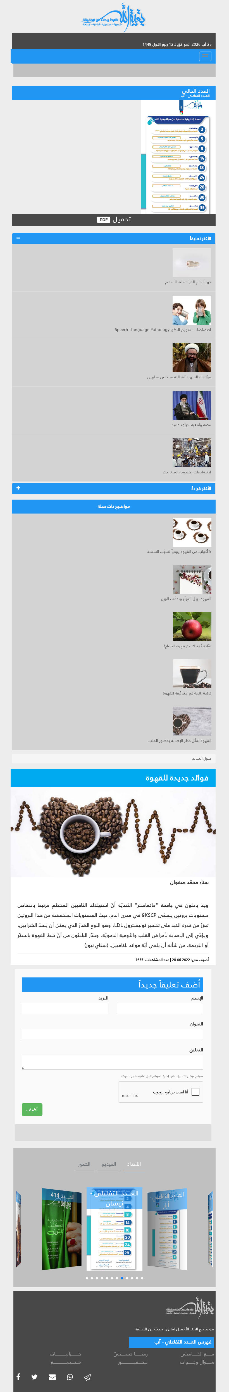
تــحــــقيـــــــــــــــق (132, 1362)
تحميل (121, 219)
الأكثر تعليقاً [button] (200, 238)
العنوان (196, 1024)
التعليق (196, 1050)
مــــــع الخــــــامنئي (197, 1353)
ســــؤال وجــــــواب (197, 1362)
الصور (84, 1164)
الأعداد (134, 1164)
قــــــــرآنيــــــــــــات (65, 1353)
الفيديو (109, 1164)
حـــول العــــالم (201, 758)
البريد (103, 998)
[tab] (113, 238)
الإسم (197, 998)
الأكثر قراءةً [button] (201, 488)
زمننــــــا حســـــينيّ (130, 1353)
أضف (32, 1109)
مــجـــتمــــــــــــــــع (66, 1362)
